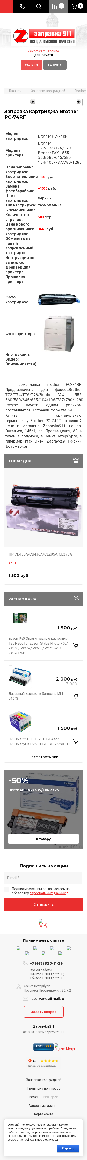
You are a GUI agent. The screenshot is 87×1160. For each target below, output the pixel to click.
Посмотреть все (43, 757)
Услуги (31, 65)
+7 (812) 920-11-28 (46, 963)
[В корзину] (75, 646)
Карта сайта (43, 1114)
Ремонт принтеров (43, 1097)
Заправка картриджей (43, 1080)
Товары (54, 65)
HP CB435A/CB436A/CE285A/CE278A (40, 554)
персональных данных (48, 893)
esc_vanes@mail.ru (47, 999)
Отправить (43, 904)
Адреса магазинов (43, 1105)
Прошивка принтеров (44, 1088)
